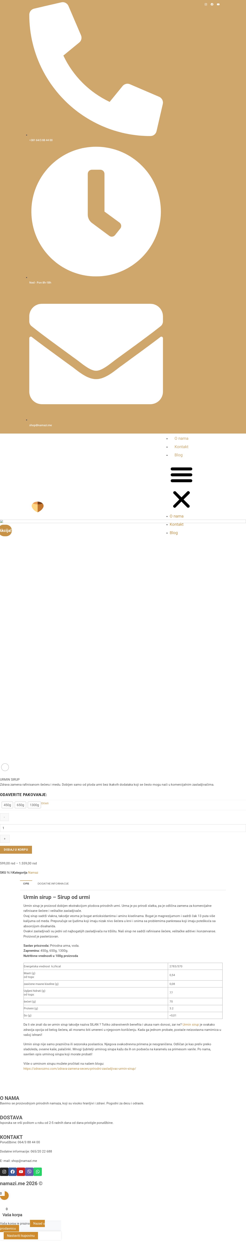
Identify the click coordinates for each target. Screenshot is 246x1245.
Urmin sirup (191, 1024)
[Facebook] (212, 4)
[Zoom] (5, 767)
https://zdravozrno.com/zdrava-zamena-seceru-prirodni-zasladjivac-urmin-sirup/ (79, 1069)
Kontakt (181, 446)
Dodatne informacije (53, 883)
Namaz (33, 872)
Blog (179, 455)
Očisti (45, 803)
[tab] (26, 883)
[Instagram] (206, 4)
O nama (181, 438)
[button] (181, 488)
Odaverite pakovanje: (23, 795)
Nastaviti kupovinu (21, 1236)
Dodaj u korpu (16, 850)
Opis (26, 883)
